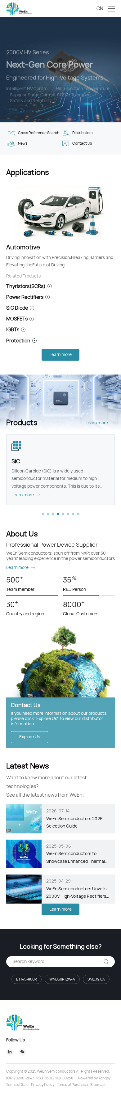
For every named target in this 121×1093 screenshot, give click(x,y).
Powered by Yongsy (94, 1078)
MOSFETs (17, 318)
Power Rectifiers (24, 297)
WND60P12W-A (62, 979)
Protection (18, 340)
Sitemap (97, 1085)
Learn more (60, 355)
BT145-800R (26, 979)
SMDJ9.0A (96, 979)
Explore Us (29, 737)
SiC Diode (17, 308)
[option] (60, 69)
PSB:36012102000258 (54, 1078)
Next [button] (118, 70)
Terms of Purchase (72, 1085)
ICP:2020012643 (20, 1078)
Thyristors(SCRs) (26, 286)
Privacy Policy (42, 1085)
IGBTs (12, 329)
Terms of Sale (17, 1085)
